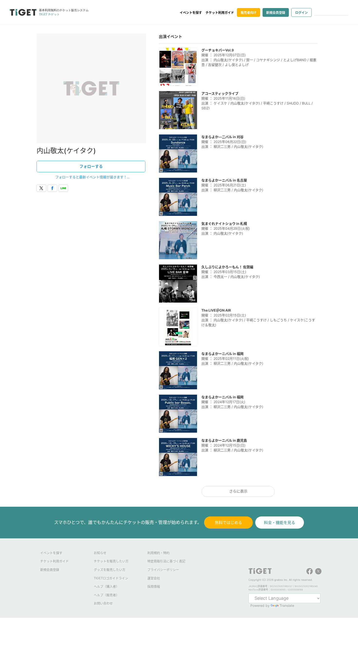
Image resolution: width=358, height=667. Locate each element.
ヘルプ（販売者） (106, 595)
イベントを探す (191, 12)
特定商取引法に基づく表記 (166, 561)
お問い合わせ (103, 603)
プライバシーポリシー (163, 570)
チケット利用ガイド (220, 12)
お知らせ (100, 553)
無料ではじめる (228, 522)
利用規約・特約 (158, 553)
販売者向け (248, 12)
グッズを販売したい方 (109, 570)
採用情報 (153, 586)
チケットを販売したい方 (111, 561)
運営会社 (153, 578)
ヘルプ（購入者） (106, 586)
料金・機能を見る (279, 522)
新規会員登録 (275, 12)
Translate (287, 605)
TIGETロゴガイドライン (111, 578)
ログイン (301, 12)
